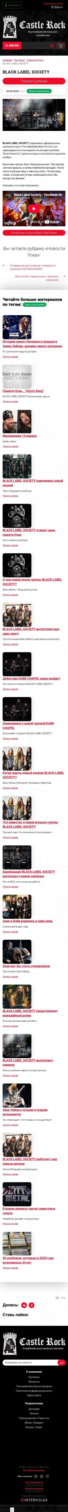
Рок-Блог (19, 60)
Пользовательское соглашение (34, 1386)
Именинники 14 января (20, 436)
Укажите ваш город (53, 3)
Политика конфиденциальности (34, 1390)
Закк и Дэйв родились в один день (28, 921)
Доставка (34, 1408)
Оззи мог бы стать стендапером (26, 966)
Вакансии (34, 1381)
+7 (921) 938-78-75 (34, 1491)
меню (14, 45)
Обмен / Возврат (34, 1422)
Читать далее (10, 356)
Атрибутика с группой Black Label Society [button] (34, 232)
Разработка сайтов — (34, 1495)
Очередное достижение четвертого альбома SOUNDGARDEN (33, 267)
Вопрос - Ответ (34, 1427)
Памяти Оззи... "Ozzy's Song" (23, 391)
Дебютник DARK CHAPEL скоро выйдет (31, 678)
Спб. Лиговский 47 (34, 1482)
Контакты (14, 5)
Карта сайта (34, 1395)
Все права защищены (34, 1470)
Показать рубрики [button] (34, 81)
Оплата (34, 1413)
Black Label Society (39, 91)
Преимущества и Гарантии (34, 1418)
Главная (7, 60)
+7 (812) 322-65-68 (34, 1485)
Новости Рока (35, 60)
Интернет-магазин (34, 1488)
